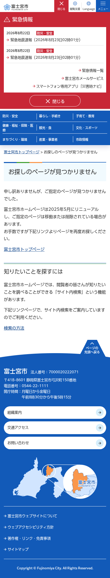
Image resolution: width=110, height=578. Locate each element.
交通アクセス (18, 427)
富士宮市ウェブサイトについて (32, 516)
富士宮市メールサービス (84, 78)
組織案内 (14, 412)
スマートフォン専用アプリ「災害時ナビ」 (70, 86)
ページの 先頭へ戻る (92, 350)
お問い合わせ (18, 443)
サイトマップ (18, 549)
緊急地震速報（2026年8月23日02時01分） (46, 40)
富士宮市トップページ (21, 152)
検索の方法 (14, 328)
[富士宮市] (16, 7)
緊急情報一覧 (93, 70)
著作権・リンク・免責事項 (29, 538)
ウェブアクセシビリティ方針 (31, 527)
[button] (61, 6)
